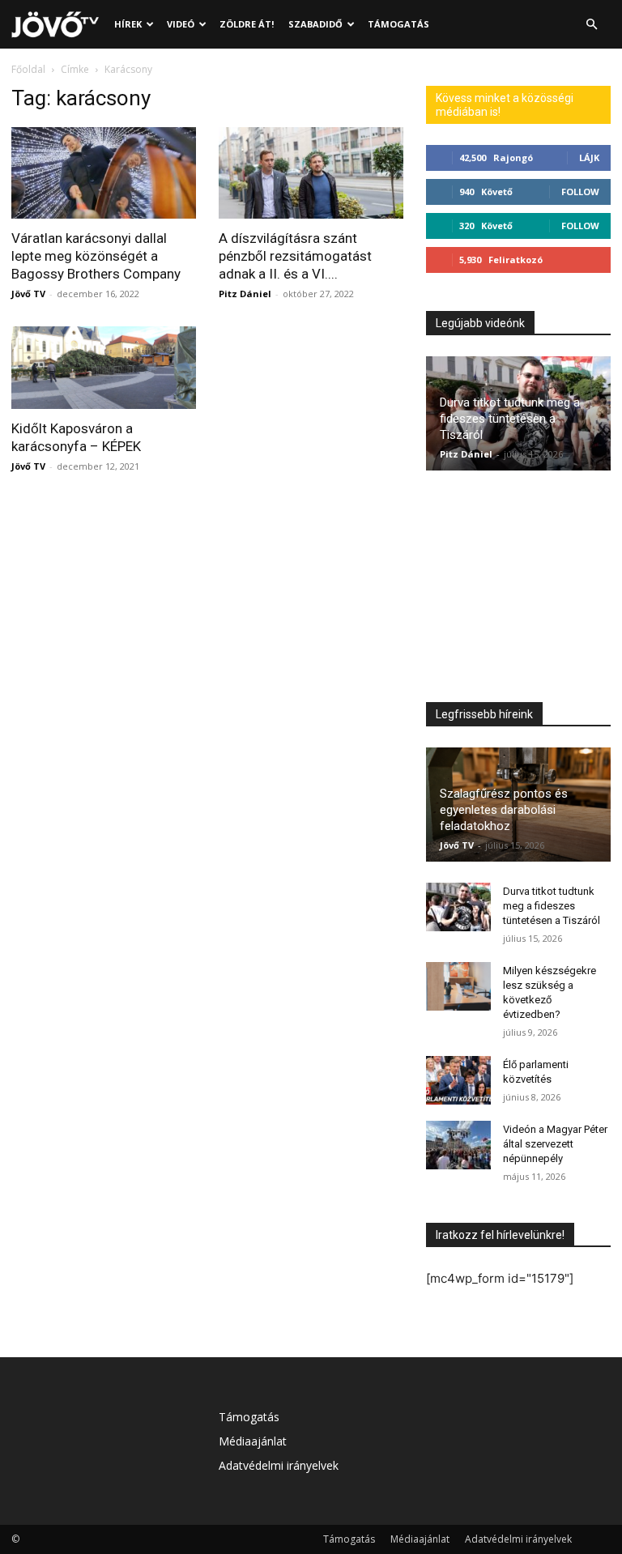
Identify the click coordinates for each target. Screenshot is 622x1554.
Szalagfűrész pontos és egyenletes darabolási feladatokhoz (504, 809)
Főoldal (28, 69)
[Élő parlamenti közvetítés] (458, 1080)
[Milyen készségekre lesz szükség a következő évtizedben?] (458, 986)
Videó (180, 24)
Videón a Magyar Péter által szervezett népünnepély (555, 1143)
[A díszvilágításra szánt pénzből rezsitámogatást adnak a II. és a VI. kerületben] (311, 173)
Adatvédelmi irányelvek (279, 1465)
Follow (580, 191)
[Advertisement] (518, 590)
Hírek (128, 24)
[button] (591, 24)
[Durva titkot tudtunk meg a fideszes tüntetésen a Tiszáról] (458, 907)
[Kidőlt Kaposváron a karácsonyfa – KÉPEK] (103, 368)
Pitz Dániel (245, 293)
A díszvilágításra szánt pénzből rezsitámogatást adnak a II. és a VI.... (295, 256)
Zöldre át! (246, 24)
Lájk (589, 157)
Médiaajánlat (253, 1441)
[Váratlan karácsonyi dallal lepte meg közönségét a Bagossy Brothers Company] (103, 173)
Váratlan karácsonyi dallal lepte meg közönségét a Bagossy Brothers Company (96, 256)
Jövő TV (28, 293)
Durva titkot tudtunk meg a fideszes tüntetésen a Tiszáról (510, 418)
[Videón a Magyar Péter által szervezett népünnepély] (458, 1145)
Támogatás (398, 24)
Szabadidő (315, 24)
